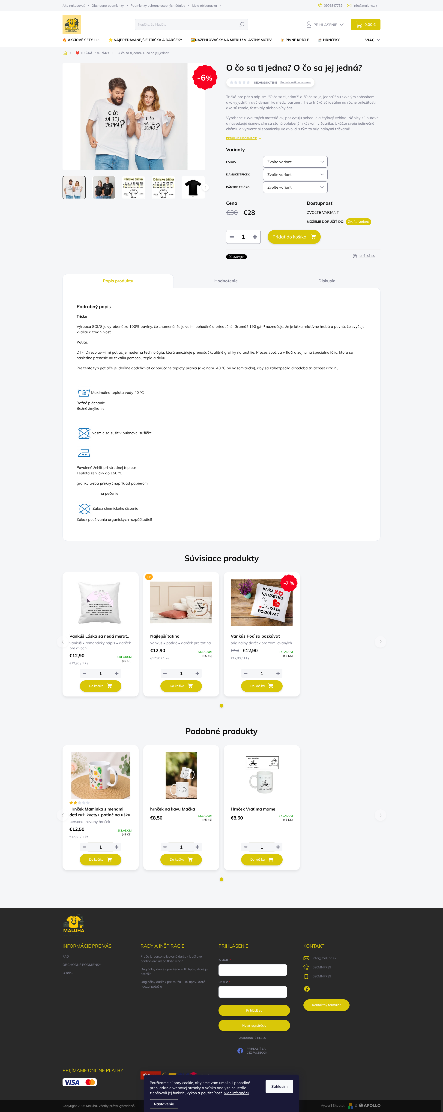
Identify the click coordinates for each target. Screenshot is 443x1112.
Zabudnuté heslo (252, 1038)
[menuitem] (83, 40)
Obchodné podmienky (108, 5)
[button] (221, 705)
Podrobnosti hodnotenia (295, 82)
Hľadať (242, 24)
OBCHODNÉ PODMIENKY (82, 965)
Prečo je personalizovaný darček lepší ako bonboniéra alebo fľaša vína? (171, 958)
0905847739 (322, 967)
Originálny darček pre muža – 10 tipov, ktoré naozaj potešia (173, 984)
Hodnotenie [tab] (226, 280)
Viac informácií (236, 1093)
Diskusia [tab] (326, 280)
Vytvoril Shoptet (332, 1105)
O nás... (68, 973)
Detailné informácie (241, 138)
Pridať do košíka (289, 237)
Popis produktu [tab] (118, 280)
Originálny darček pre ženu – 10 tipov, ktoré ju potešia (174, 971)
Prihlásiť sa (254, 1010)
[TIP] (181, 602)
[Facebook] (306, 988)
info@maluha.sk (324, 958)
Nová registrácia (254, 1025)
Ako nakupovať (74, 5)
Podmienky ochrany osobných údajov (158, 5)
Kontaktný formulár (326, 1005)
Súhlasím (279, 1086)
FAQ (66, 956)
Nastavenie (164, 1104)
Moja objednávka (204, 5)
